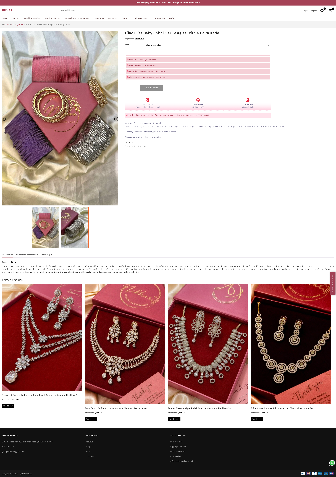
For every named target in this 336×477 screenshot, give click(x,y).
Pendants (99, 18)
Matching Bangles (32, 18)
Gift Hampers (159, 18)
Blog (88, 447)
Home (4, 18)
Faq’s (171, 18)
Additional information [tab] (27, 255)
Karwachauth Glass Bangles (77, 18)
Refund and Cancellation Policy (182, 461)
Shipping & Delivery (178, 447)
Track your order (176, 442)
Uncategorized (17, 25)
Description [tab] (7, 255)
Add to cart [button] (8, 406)
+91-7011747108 (8, 447)
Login (305, 10)
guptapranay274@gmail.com (13, 451)
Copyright (5, 474)
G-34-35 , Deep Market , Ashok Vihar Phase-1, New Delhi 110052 (27, 442)
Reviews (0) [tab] (46, 255)
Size (127, 44)
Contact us (90, 456)
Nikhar (7, 10)
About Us (89, 442)
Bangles (15, 18)
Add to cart (152, 87)
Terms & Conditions (177, 451)
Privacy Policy (175, 456)
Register (314, 10)
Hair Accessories (141, 18)
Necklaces (112, 18)
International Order (332, 283)
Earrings (125, 18)
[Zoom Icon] (60, 118)
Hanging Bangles (52, 18)
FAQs (88, 451)
